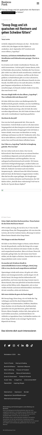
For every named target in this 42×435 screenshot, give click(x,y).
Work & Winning (9, 370)
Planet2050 (7, 383)
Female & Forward (25, 376)
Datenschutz (8, 392)
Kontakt (26, 392)
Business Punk (6, 3)
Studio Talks (8, 380)
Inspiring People (19, 383)
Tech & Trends (8, 363)
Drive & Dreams (9, 373)
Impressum (18, 392)
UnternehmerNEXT (30, 380)
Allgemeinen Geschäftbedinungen (15, 395)
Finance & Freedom (23, 370)
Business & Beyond (24, 366)
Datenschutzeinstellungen (12, 398)
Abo (19, 354)
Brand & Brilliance (9, 366)
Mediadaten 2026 (9, 354)
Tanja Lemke (5, 39)
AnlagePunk (18, 380)
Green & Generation (10, 376)
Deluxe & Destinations (8, 12)
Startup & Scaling (21, 363)
